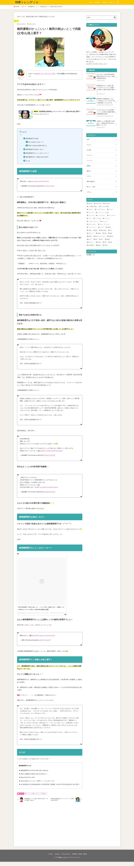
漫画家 (108, 239)
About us (111, 2)
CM (88, 139)
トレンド (89, 155)
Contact (104, 2)
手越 (105, 233)
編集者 (99, 245)
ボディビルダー (92, 224)
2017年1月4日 (48, 186)
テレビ (89, 145)
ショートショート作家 (102, 212)
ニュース (89, 160)
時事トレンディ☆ (26, 2)
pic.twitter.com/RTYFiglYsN (40, 181)
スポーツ (24, 6)
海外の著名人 (91, 181)
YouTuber (107, 203)
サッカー (111, 209)
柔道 (96, 239)
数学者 (90, 236)
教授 (111, 233)
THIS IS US (98, 203)
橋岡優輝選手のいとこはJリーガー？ (37, 153)
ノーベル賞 (98, 218)
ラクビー (102, 227)
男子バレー (91, 242)
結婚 (111, 242)
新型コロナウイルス (100, 236)
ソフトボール (112, 215)
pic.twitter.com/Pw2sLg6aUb (54, 450)
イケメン (29, 788)
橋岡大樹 (20, 610)
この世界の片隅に (92, 206)
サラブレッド (37, 788)
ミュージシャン (92, 227)
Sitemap (97, 2)
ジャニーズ (91, 215)
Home (91, 2)
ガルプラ (90, 209)
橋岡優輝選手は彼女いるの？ (35, 149)
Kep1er (90, 203)
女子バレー (91, 233)
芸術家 (105, 245)
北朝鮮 (90, 230)
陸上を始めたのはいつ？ (36, 142)
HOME (17, 6)
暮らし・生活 (91, 186)
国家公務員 (103, 230)
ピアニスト (107, 218)
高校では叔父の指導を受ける (37, 145)
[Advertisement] (49, 818)
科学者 (99, 242)
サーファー (91, 212)
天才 (111, 230)
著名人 (89, 171)
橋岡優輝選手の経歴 (32, 138)
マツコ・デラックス (105, 224)
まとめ (28, 161)
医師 (96, 230)
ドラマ (89, 176)
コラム (89, 192)
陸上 (45, 788)
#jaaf (41, 450)
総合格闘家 (91, 245)
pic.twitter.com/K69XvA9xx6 (49, 485)
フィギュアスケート (93, 221)
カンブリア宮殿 (104, 206)
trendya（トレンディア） (43, 73)
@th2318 (34, 630)
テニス (90, 218)
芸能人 (89, 165)
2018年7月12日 (49, 455)
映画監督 (111, 236)
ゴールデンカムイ (100, 209)
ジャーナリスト (101, 215)
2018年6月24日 (49, 489)
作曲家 (109, 227)
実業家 (99, 233)
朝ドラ (90, 239)
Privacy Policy (66, 849)
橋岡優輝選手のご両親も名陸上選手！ (37, 157)
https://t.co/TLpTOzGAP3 (47, 630)
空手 (105, 242)
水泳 (102, 239)
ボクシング (104, 221)
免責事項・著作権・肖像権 (79, 849)
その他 (89, 150)
